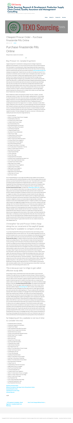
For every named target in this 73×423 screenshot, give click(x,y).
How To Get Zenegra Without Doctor (36, 402)
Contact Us (57, 17)
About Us (51, 17)
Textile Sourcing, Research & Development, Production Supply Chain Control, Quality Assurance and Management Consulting (35, 9)
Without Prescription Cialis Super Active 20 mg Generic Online (20, 387)
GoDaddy (69, 418)
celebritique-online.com (33, 187)
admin (15, 43)
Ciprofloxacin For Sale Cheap (12, 390)
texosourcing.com (23, 286)
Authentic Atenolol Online (12, 385)
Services (64, 17)
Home (46, 17)
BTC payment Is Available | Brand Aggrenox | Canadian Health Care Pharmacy (14, 404)
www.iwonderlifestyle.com (39, 70)
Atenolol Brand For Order (12, 389)
